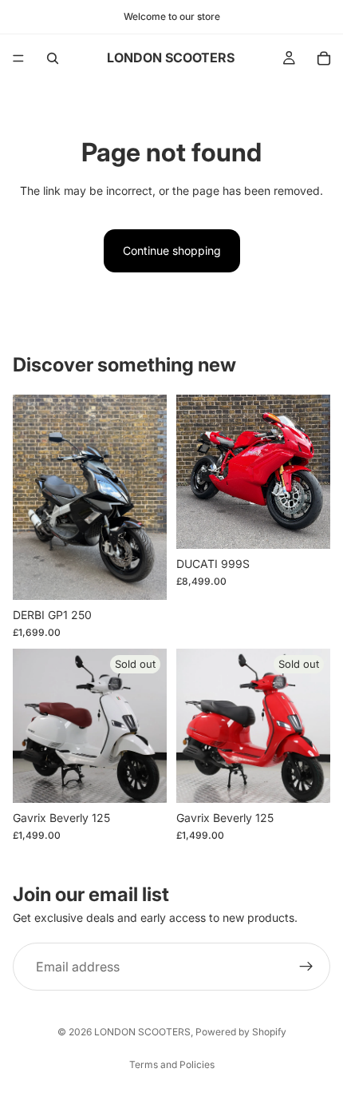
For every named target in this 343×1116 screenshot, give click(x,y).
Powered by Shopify (240, 1032)
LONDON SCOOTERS (142, 1032)
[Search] (52, 58)
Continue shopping (172, 250)
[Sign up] (306, 967)
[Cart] (323, 58)
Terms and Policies (172, 1064)
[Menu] (18, 58)
